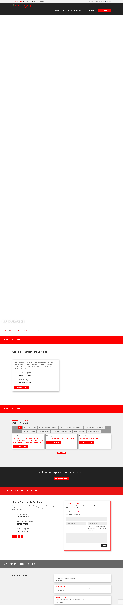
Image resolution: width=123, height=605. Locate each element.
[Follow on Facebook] (13, 536)
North (78, 514)
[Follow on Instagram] (19, 536)
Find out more (21, 446)
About (92, 1)
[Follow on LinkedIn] (22, 536)
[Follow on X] (16, 536)
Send (104, 546)
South (70, 514)
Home (88, 1)
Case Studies (98, 1)
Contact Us (20, 388)
